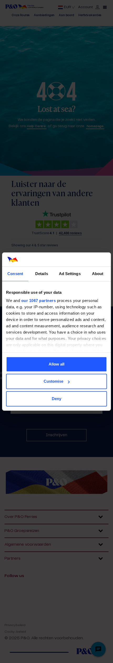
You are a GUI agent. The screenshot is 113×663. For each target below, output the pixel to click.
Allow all (56, 364)
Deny (56, 398)
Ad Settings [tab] (70, 273)
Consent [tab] (15, 273)
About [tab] (98, 273)
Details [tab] (41, 273)
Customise (53, 381)
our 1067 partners (38, 300)
